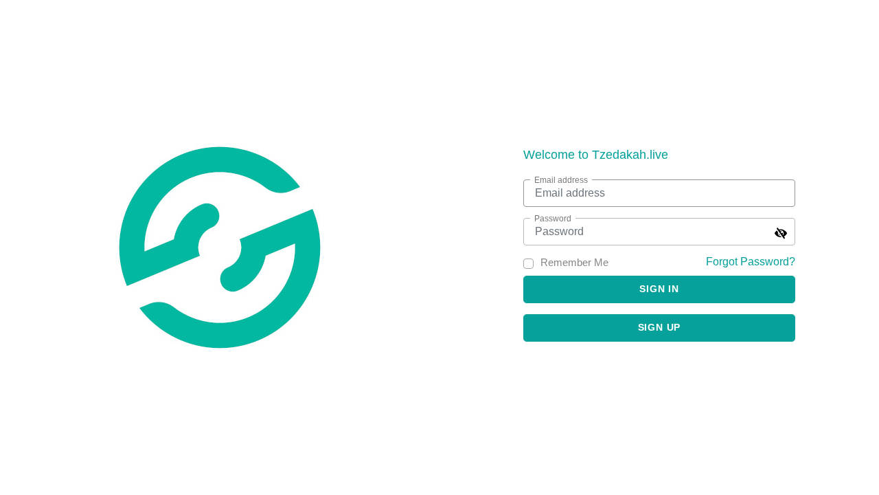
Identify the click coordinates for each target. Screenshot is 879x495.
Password (552, 218)
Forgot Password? (750, 261)
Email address (561, 180)
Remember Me (574, 262)
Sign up (659, 327)
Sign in (659, 288)
